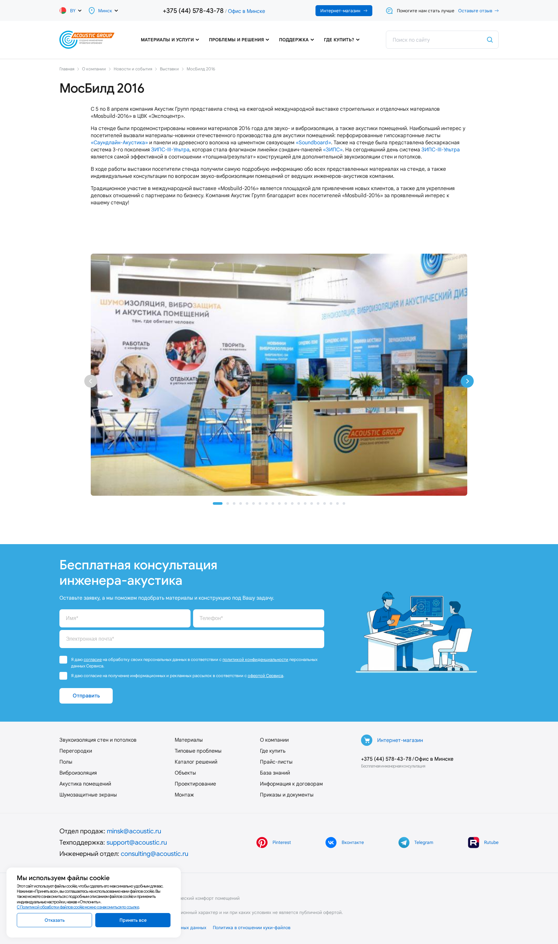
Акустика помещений (85, 784)
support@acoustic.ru (137, 842)
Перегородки (75, 751)
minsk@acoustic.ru (134, 831)
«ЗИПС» (333, 149)
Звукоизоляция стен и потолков (98, 740)
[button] (217, 503)
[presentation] (90, 381)
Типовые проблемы (198, 751)
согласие (93, 659)
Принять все (133, 920)
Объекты (185, 773)
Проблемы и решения (236, 39)
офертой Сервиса (265, 675)
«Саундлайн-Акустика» (119, 142)
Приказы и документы (287, 794)
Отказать (55, 920)
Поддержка (294, 39)
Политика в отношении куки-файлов (251, 927)
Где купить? (339, 39)
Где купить (272, 751)
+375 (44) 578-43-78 (193, 10)
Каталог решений (196, 762)
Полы (65, 762)
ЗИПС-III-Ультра (170, 149)
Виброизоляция (78, 773)
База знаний (275, 773)
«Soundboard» (313, 142)
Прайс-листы (276, 762)
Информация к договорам (291, 784)
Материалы (189, 740)
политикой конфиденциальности (255, 659)
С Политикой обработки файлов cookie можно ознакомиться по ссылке (78, 907)
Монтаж (184, 794)
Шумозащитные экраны (88, 794)
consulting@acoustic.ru (154, 853)
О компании (274, 740)
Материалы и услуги (167, 39)
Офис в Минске (246, 11)
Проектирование (195, 784)
